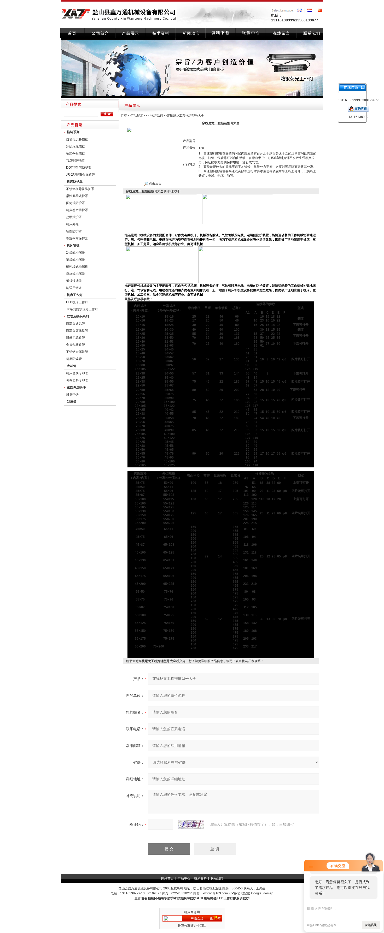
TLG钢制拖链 (75, 160)
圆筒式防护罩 (75, 203)
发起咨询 (371, 925)
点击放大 (154, 184)
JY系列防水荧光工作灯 (82, 309)
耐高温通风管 (75, 323)
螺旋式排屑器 (75, 274)
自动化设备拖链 (77, 139)
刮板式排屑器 (75, 252)
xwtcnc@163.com (215, 893)
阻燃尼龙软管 (75, 338)
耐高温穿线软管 (77, 330)
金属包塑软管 (75, 345)
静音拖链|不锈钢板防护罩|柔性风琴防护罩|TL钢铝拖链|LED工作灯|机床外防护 (195, 898)
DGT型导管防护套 (78, 167)
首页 (124, 115)
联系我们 (217, 878)
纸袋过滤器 (74, 281)
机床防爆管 (74, 359)
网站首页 (167, 878)
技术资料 (200, 878)
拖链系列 (156, 115)
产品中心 (184, 878)
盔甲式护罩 (74, 217)
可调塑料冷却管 (77, 380)
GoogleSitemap (262, 893)
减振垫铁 (72, 394)
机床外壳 (72, 224)
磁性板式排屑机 (77, 267)
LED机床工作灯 (77, 302)
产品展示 (137, 115)
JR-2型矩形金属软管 (80, 174)
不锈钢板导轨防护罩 (80, 189)
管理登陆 (244, 893)
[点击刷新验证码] (191, 824)
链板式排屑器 (75, 260)
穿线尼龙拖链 (75, 146)
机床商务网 (192, 912)
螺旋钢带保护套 (77, 238)
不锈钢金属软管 (77, 352)
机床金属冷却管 (77, 373)
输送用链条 (74, 288)
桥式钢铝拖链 (75, 153)
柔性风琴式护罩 (77, 196)
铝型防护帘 (74, 231)
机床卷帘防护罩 (77, 210)
